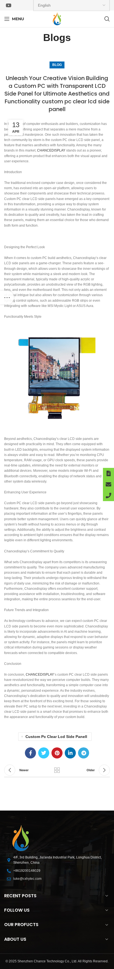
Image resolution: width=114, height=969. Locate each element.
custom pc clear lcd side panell (56, 736)
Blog (57, 65)
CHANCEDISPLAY (51, 150)
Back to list (57, 770)
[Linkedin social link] (70, 752)
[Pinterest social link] (57, 752)
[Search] (107, 18)
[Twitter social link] (43, 752)
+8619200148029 (26, 871)
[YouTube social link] (8, 5)
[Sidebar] (7, 297)
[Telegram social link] (83, 752)
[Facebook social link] (30, 752)
